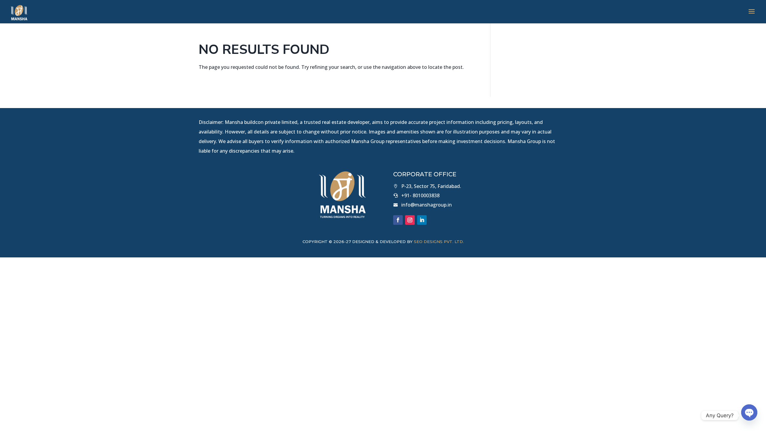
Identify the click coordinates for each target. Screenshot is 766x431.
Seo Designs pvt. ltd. (439, 241)
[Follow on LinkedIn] (422, 220)
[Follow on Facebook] (398, 220)
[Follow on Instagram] (410, 220)
